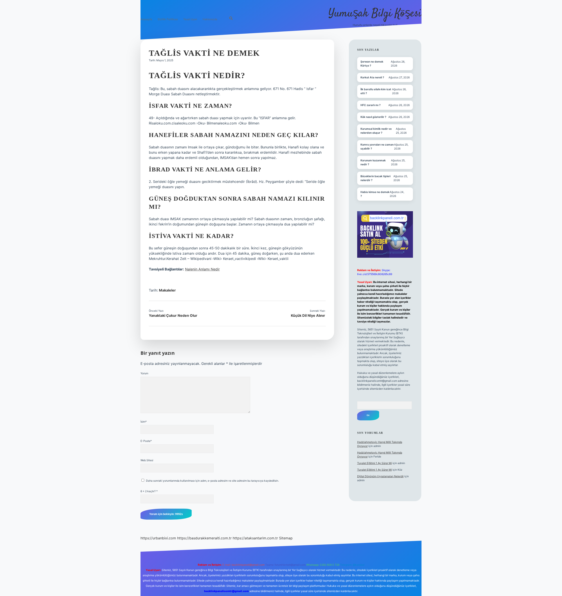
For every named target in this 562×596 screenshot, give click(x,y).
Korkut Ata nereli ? (372, 77)
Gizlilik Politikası (168, 19)
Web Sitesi (146, 460)
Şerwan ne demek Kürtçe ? (371, 63)
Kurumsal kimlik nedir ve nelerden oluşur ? (376, 130)
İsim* (143, 421)
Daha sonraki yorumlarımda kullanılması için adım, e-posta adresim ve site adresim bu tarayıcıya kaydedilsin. (212, 480)
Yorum (144, 373)
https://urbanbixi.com (158, 538)
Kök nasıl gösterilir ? (373, 117)
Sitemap (286, 538)
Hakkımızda (210, 19)
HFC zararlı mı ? (370, 105)
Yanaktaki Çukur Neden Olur (173, 315)
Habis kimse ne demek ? (374, 194)
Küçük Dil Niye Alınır (308, 315)
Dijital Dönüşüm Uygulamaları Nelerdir (380, 476)
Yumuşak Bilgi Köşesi (375, 14)
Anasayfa (146, 19)
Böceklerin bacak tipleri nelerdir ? (375, 178)
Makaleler (167, 290)
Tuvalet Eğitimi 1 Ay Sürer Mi (374, 463)
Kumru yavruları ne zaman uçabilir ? (377, 146)
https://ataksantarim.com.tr (255, 538)
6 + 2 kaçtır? (149, 491)
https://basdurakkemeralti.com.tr (204, 538)
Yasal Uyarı (190, 19)
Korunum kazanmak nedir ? (373, 162)
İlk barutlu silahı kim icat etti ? (375, 91)
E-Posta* (146, 441)
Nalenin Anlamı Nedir (202, 269)
